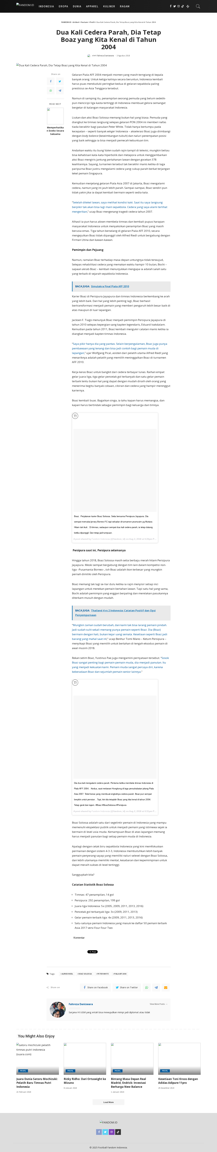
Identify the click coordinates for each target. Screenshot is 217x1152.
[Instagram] (179, 6)
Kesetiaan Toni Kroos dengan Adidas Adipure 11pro (178, 1081)
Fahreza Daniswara (105, 56)
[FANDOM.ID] (25, 6)
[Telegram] (60, 90)
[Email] (166, 987)
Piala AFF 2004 (120, 974)
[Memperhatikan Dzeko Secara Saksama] (55, 116)
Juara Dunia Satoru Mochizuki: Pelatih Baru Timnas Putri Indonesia (37, 1083)
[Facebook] (171, 6)
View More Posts (157, 1004)
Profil (23, 1071)
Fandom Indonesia (101, 539)
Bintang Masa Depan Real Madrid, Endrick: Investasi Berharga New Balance (128, 1083)
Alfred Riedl (67, 974)
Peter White (103, 974)
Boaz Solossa (85, 974)
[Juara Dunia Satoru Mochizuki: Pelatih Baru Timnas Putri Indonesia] (37, 1059)
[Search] (198, 6)
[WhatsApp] (50, 90)
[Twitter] (175, 6)
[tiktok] (183, 6)
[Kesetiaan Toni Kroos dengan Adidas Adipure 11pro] (179, 1059)
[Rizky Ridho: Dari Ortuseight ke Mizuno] (85, 1059)
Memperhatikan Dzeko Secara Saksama (55, 130)
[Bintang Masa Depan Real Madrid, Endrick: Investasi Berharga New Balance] (132, 1059)
